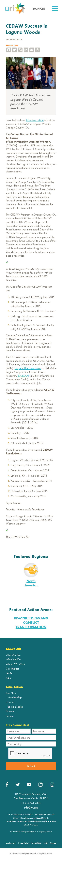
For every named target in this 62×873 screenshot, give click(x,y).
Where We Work (15, 664)
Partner (10, 716)
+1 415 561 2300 (31, 803)
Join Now (11, 693)
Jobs (8, 678)
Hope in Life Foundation (28, 368)
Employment (10, 843)
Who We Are (13, 655)
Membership (14, 697)
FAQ (45, 843)
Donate (10, 711)
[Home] (15, 13)
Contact (53, 843)
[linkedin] (40, 786)
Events (10, 702)
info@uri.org (31, 807)
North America (31, 583)
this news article (35, 120)
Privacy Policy (23, 843)
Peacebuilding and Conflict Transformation (31, 622)
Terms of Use (36, 843)
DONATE (39, 8)
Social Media (15, 706)
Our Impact (12, 668)
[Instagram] (52, 786)
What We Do (13, 659)
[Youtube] (29, 785)
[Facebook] (7, 786)
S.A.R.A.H (23, 375)
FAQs (9, 673)
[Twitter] (18, 785)
